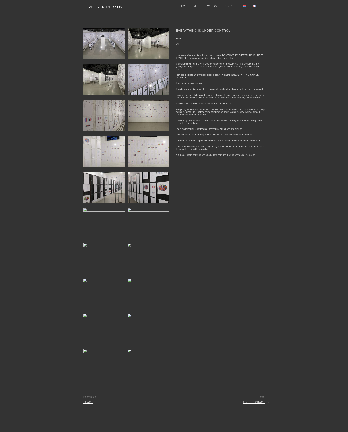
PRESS (196, 6)
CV (183, 6)
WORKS (212, 6)
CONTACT (230, 6)
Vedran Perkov (105, 7)
